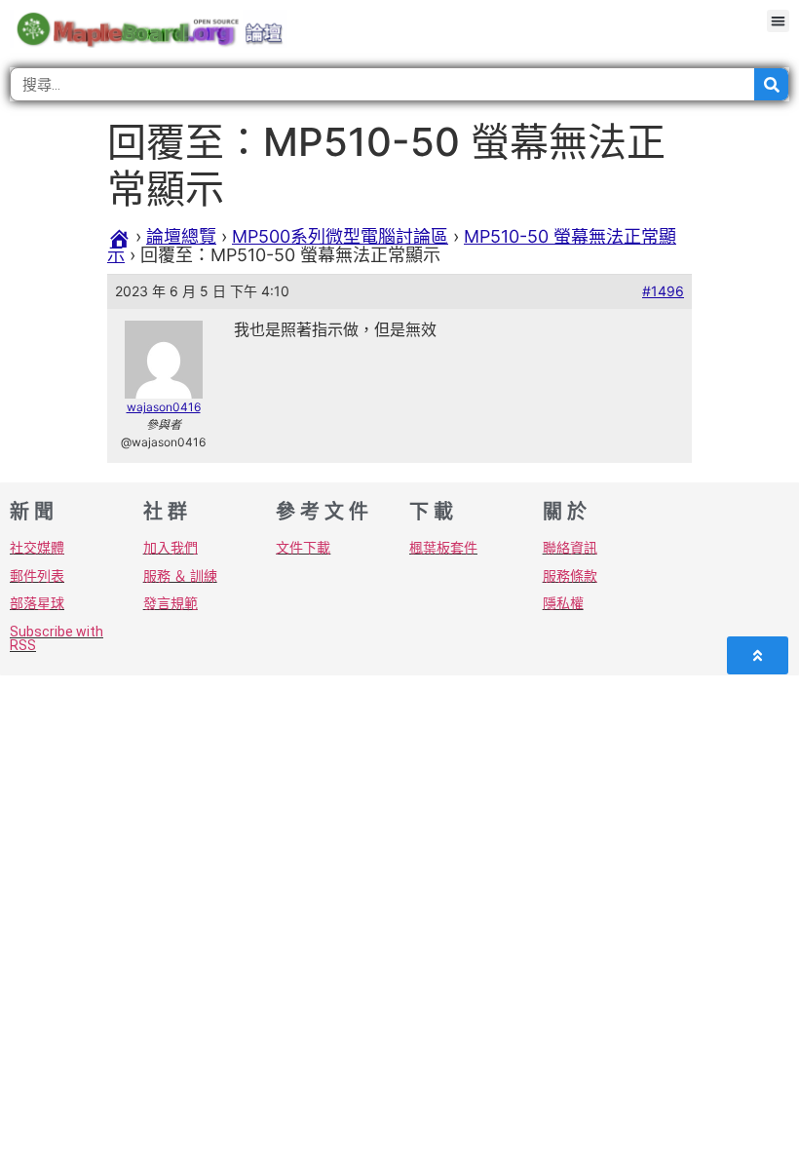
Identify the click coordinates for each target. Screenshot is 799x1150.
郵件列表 (37, 576)
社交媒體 (37, 548)
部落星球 (37, 603)
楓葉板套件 (443, 548)
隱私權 (563, 603)
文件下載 (303, 548)
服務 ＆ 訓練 (180, 576)
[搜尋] (771, 84)
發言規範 (170, 603)
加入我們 (170, 548)
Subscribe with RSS (56, 638)
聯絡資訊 (570, 548)
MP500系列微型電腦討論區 (340, 236)
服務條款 (570, 576)
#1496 (663, 291)
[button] (778, 21)
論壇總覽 (181, 236)
